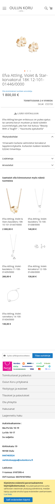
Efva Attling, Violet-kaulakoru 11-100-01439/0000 (11, 269)
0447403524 (8, 455)
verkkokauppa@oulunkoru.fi (17, 460)
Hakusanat (8, 409)
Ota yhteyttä (9, 402)
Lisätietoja (7, 158)
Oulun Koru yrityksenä (15, 382)
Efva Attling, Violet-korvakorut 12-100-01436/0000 (37, 269)
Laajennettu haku (12, 415)
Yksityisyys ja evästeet (14, 388)
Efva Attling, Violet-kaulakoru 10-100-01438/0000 (37, 221)
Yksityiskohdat (10, 136)
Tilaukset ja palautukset (15, 395)
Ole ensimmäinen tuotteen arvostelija (17, 91)
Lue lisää (8, 494)
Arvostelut (7, 165)
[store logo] (21, 9)
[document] (28, 492)
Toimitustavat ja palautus (16, 375)
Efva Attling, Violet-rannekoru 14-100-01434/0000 (11, 316)
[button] (24, 71)
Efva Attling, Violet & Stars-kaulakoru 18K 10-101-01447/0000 (12, 221)
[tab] (27, 136)
